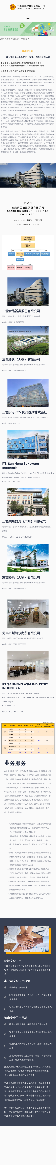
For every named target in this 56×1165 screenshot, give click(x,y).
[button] (28, 17)
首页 (2, 39)
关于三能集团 (12, 39)
